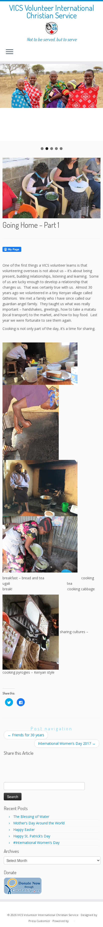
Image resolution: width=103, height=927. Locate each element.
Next (95, 107)
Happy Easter (24, 829)
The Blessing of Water (31, 816)
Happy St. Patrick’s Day (31, 836)
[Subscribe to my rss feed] (7, 907)
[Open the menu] (9, 52)
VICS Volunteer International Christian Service (51, 11)
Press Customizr (39, 921)
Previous (7, 107)
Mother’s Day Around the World (38, 823)
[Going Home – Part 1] (51, 187)
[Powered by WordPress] (71, 920)
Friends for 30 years (26, 734)
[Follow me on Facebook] (13, 907)
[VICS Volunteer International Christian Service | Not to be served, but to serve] (51, 28)
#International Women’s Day (36, 842)
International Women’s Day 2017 (67, 743)
